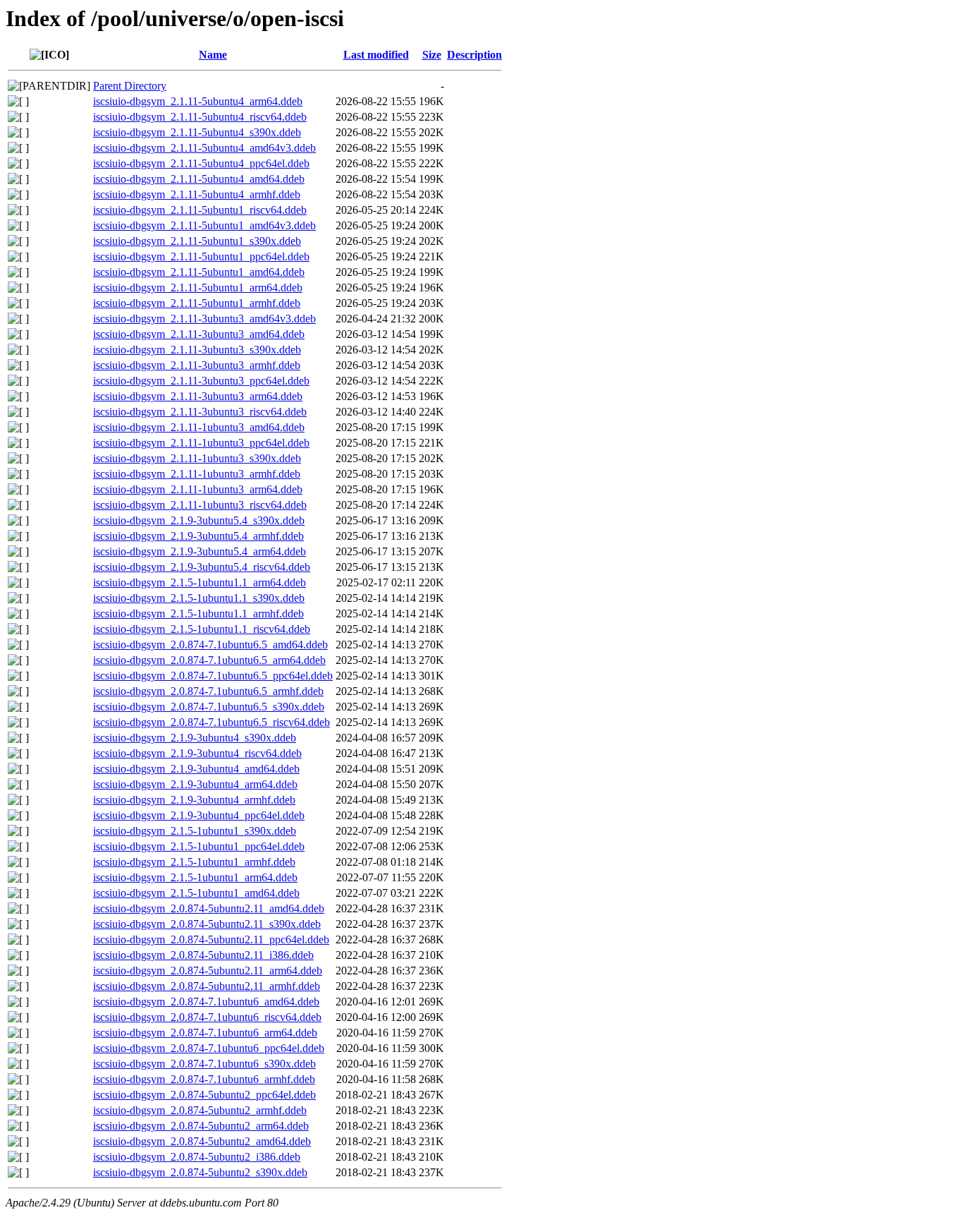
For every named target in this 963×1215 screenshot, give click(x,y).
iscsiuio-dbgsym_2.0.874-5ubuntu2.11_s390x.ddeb (207, 924)
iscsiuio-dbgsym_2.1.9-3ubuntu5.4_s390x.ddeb (199, 520)
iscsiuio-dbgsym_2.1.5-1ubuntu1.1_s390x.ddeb (199, 598)
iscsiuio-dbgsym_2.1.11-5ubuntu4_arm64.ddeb (197, 101)
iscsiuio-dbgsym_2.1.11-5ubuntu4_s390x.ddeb (197, 132)
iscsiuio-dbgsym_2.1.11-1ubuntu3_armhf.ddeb (196, 474)
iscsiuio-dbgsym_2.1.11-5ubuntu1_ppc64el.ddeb (201, 256)
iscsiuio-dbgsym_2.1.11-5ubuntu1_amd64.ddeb (199, 272)
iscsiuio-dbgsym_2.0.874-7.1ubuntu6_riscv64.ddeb (207, 1017)
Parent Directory (129, 86)
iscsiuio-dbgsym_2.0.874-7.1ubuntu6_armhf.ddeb (204, 1079)
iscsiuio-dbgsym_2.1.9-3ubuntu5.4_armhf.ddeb (198, 536)
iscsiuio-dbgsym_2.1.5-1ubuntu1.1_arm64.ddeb (199, 582)
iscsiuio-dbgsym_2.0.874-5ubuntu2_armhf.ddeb (200, 1110)
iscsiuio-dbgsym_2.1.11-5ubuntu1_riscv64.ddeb (200, 210)
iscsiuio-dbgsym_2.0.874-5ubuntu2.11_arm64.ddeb (207, 971)
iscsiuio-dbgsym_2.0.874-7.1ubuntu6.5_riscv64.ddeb (211, 722)
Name (213, 55)
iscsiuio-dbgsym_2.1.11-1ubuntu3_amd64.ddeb (199, 427)
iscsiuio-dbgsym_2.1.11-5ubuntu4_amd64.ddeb (199, 179)
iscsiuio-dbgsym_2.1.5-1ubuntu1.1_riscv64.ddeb (201, 629)
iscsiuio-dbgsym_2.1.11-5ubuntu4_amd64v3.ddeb (204, 148)
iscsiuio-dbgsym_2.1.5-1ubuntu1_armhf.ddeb (194, 862)
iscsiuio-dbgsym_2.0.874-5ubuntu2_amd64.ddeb (202, 1141)
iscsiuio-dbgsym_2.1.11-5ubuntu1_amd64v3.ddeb (204, 225)
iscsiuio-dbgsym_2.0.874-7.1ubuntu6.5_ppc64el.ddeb (213, 676)
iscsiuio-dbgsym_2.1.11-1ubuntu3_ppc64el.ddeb (201, 443)
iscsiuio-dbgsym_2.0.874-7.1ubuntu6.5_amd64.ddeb (210, 645)
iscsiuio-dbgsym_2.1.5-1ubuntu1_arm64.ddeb (195, 877)
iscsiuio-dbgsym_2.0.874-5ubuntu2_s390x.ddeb (200, 1172)
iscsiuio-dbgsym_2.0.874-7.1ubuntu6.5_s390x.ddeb (208, 707)
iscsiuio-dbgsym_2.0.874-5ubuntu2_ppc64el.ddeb (204, 1095)
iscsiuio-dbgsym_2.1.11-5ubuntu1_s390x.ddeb (197, 241)
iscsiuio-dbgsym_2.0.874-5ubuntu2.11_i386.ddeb (203, 955)
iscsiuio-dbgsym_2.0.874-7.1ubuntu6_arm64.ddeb (205, 1033)
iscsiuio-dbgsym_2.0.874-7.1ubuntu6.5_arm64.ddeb (209, 660)
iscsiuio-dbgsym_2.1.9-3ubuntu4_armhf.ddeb (194, 800)
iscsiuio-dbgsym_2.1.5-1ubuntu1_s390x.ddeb (194, 831)
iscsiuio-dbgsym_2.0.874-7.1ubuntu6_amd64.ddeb (206, 1002)
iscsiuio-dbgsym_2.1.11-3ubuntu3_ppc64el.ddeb (201, 381)
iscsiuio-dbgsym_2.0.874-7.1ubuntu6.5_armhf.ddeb (208, 691)
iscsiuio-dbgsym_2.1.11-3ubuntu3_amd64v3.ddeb (204, 319)
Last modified (376, 55)
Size (431, 55)
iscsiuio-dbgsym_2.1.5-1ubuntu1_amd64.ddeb (196, 893)
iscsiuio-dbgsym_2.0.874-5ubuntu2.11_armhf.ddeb (206, 986)
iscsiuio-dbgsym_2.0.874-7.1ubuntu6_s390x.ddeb (204, 1064)
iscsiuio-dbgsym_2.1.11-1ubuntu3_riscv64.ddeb (200, 505)
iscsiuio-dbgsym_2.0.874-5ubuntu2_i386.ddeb (196, 1157)
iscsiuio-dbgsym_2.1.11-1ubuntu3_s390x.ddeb (197, 458)
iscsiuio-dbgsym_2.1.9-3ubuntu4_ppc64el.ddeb (199, 815)
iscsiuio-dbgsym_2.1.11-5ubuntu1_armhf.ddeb (196, 303)
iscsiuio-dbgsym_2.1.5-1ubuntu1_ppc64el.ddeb (199, 846)
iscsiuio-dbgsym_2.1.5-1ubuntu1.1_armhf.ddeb (198, 613)
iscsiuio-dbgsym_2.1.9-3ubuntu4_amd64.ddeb (196, 769)
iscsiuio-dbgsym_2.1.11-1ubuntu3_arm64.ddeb (197, 489)
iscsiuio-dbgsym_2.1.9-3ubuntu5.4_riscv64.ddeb (201, 567)
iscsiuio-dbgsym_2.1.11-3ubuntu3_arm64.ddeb (197, 396)
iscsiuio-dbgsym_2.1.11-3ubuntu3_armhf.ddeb (196, 365)
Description (474, 55)
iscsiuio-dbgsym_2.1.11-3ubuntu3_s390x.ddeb (197, 350)
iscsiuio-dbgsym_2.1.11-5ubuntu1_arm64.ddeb (197, 288)
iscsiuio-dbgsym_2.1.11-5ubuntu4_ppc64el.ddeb (201, 163)
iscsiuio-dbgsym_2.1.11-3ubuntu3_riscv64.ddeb (200, 412)
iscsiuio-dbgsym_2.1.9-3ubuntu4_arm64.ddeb (195, 784)
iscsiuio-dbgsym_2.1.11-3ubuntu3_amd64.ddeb (199, 334)
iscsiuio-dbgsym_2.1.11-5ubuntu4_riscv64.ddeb (200, 117)
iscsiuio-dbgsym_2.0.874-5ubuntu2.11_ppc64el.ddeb (211, 939)
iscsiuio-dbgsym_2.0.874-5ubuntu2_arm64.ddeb (201, 1126)
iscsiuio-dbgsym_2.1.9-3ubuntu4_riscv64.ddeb (197, 753)
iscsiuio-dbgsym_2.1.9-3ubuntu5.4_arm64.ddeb (199, 551)
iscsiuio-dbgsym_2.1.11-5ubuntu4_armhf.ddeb (196, 194)
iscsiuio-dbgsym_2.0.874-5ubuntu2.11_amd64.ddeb (208, 908)
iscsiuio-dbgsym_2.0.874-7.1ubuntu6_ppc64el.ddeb (208, 1048)
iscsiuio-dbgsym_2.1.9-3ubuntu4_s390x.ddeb (194, 738)
